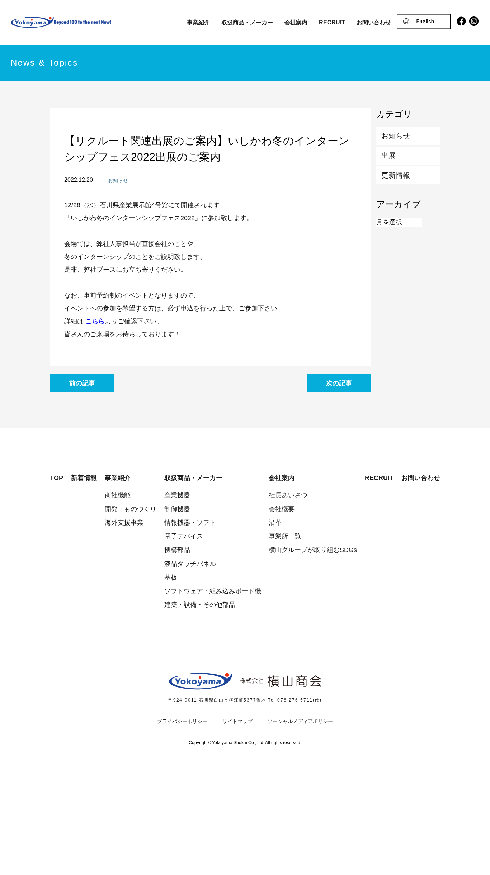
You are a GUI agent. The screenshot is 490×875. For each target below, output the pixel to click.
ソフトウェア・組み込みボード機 (212, 591)
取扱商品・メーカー (247, 22)
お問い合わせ (374, 22)
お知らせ (395, 136)
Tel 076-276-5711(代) (295, 700)
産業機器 (177, 495)
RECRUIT (332, 22)
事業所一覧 (285, 536)
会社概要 (282, 509)
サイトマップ (237, 721)
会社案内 (295, 22)
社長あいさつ (288, 495)
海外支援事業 (124, 522)
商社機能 (118, 495)
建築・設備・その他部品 (199, 604)
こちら (95, 321)
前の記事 (82, 383)
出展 (388, 156)
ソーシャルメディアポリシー (300, 721)
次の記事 (339, 383)
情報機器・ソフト (190, 522)
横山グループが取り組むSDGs (313, 549)
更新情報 (395, 175)
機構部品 (177, 549)
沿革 (275, 522)
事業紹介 (198, 22)
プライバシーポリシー (182, 721)
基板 (170, 577)
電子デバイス (183, 536)
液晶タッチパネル (190, 563)
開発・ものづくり (130, 509)
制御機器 (177, 509)
